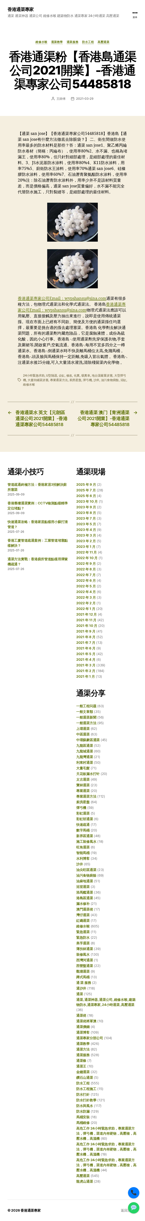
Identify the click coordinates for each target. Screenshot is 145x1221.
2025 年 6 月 (86, 496)
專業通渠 (83, 791)
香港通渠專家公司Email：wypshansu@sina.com (62, 298)
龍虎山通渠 (84, 1181)
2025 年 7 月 (86, 490)
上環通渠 (83, 729)
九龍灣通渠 (84, 757)
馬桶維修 (83, 1123)
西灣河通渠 (84, 960)
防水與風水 (84, 1106)
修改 (69, 375)
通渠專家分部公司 (89, 1038)
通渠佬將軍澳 (86, 1021)
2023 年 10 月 (87, 501)
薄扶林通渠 (84, 949)
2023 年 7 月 (86, 518)
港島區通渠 (84, 898)
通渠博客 (83, 1032)
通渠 (79, 994)
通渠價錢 (83, 1027)
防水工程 (88, 42)
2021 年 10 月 (86, 626)
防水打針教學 (86, 1100)
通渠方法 (83, 1049)
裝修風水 (83, 954)
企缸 (62, 375)
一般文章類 (84, 712)
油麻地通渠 (84, 881)
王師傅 (60, 98)
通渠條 (81, 1061)
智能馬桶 (83, 853)
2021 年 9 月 (85, 631)
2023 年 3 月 (86, 535)
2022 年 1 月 (85, 609)
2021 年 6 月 (85, 648)
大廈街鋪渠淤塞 (38, 380)
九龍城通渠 (84, 751)
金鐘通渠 (83, 1072)
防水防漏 (83, 1111)
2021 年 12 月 (86, 614)
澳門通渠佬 (84, 909)
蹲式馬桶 (83, 977)
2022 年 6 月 (86, 580)
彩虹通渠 (83, 813)
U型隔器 (51, 375)
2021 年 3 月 (85, 665)
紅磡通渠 (83, 921)
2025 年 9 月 (86, 484)
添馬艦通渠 (84, 892)
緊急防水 (83, 937)
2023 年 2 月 (86, 541)
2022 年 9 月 (86, 564)
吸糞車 (85, 375)
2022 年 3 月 (86, 597)
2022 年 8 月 (86, 569)
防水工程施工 (86, 1089)
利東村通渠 (84, 762)
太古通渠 (83, 779)
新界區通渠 (84, 836)
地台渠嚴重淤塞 (102, 375)
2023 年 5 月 (86, 524)
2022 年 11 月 (86, 552)
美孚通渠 (83, 943)
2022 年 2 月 (86, 603)
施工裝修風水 (86, 841)
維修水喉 (41, 42)
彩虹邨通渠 (84, 819)
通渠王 (81, 1066)
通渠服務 (72, 42)
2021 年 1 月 (85, 676)
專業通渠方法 (59, 380)
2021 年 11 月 (86, 620)
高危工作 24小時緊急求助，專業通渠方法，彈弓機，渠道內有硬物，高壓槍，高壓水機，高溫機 (106, 1133)
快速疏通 (83, 825)
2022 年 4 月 (86, 592)
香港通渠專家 (21, 9)
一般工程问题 (86, 706)
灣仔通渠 (83, 915)
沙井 (96, 380)
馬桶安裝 (83, 1117)
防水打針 (83, 1094)
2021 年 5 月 (85, 654)
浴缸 (123, 380)
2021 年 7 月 (85, 643)
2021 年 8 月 (85, 637)
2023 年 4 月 (86, 530)
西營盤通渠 (84, 966)
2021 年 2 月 (85, 671)
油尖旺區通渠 (86, 870)
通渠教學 (57, 42)
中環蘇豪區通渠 (88, 740)
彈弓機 (87, 380)
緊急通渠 (83, 932)
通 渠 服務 (83, 983)
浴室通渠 (83, 887)
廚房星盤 (75, 380)
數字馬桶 (83, 830)
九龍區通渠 (84, 746)
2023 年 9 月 (86, 507)
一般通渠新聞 (86, 717)
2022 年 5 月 (86, 586)
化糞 (77, 375)
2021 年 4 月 (85, 660)
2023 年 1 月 (85, 547)
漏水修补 (83, 904)
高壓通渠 (103, 42)
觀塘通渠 (83, 971)
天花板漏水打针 (88, 774)
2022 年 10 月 (87, 558)
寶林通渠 (83, 785)
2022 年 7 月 (86, 575)
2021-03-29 (84, 98)
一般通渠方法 (86, 723)
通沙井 (81, 988)
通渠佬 (81, 1015)
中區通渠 (83, 734)
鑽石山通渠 (84, 1077)
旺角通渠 (83, 847)
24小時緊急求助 (34, 375)
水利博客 (83, 858)
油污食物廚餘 (110, 380)
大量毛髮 (83, 768)
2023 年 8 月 (86, 513)
